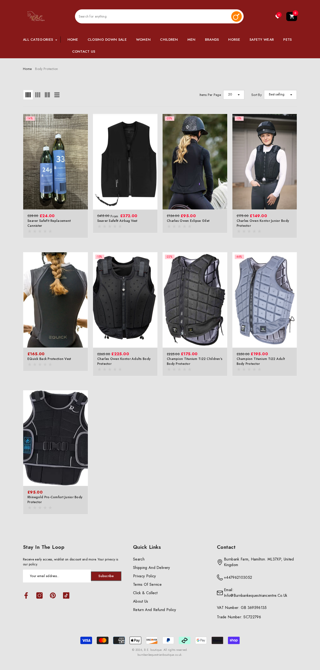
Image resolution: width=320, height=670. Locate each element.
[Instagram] (39, 595)
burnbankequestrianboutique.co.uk (160, 655)
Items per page (210, 94)
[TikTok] (66, 595)
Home (27, 68)
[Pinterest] (53, 595)
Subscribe (106, 576)
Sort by (256, 94)
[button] (291, 16)
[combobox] (153, 16)
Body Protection (46, 68)
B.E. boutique (152, 650)
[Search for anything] (159, 16)
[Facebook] (26, 595)
